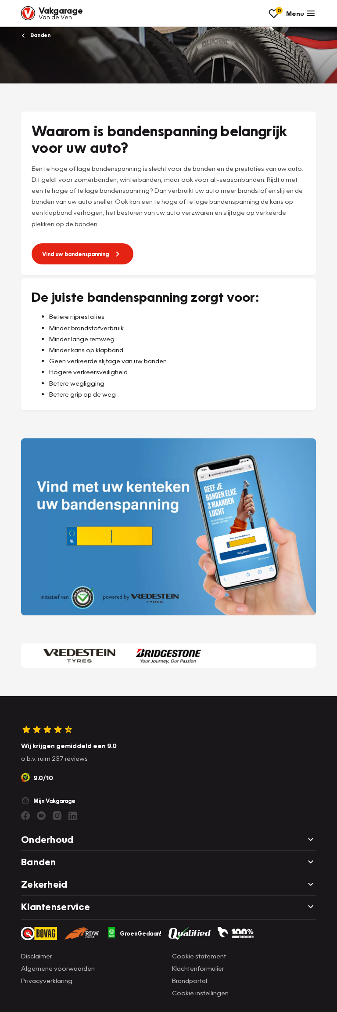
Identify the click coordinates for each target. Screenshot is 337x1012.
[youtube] (41, 815)
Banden (39, 35)
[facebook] (25, 815)
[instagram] (57, 815)
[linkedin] (72, 815)
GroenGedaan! (140, 933)
